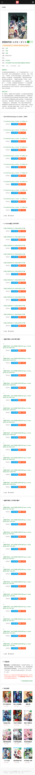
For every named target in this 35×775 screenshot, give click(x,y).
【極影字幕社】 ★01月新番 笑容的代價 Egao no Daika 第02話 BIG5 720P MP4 (17, 545)
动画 (7, 53)
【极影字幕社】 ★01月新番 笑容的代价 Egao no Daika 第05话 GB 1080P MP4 (17, 446)
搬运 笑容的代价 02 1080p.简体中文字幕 (14, 237)
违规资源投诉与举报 (27, 681)
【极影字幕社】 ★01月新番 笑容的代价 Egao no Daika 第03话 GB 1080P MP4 (17, 396)
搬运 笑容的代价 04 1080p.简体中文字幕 (14, 254)
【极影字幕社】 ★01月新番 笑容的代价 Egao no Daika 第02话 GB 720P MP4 (17, 533)
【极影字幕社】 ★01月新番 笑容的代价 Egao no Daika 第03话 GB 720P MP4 (17, 557)
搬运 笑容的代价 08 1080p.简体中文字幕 (14, 288)
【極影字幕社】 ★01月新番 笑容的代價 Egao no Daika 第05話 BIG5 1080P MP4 (17, 470)
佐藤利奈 (23, 63)
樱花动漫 (12, 772)
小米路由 (23, 124)
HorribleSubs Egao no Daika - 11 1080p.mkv (15, 198)
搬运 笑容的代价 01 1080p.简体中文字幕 (14, 228)
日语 (7, 50)
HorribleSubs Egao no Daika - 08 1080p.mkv (15, 181)
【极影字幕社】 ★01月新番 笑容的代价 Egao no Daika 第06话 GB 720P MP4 (17, 619)
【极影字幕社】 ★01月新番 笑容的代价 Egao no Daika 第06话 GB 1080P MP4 (17, 458)
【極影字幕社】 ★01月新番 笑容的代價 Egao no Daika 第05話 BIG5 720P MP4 (17, 632)
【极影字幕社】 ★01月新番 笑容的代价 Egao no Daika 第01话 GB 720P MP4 (17, 508)
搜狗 (19, 772)
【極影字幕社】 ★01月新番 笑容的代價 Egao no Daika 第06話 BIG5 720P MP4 (17, 644)
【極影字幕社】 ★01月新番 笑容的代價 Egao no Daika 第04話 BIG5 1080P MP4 (17, 433)
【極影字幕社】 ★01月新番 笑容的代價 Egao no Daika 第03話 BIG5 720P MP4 (17, 570)
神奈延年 (28, 63)
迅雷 (22, 772)
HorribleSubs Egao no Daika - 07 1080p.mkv (15, 173)
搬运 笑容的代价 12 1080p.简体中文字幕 (14, 323)
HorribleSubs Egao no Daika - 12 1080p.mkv (15, 207)
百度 (16, 772)
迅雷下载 (15, 124)
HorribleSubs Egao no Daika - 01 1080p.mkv (15, 121)
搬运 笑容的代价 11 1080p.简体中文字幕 (14, 314)
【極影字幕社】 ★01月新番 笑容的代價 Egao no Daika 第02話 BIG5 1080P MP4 (17, 384)
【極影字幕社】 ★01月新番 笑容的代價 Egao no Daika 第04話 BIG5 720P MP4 (17, 595)
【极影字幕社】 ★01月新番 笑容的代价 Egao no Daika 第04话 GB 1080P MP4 (17, 421)
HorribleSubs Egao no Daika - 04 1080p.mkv (15, 147)
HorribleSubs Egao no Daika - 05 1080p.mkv (15, 155)
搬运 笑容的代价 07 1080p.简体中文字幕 (14, 280)
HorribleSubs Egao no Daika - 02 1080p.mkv (15, 130)
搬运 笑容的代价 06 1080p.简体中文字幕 (14, 271)
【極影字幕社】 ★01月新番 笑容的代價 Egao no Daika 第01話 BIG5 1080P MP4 (17, 359)
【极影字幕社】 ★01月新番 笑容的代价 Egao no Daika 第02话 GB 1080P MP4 (17, 371)
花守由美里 (8, 63)
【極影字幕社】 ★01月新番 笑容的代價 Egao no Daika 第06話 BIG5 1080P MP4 (17, 483)
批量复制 (11, 215)
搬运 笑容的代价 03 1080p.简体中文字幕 (14, 245)
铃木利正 (8, 60)
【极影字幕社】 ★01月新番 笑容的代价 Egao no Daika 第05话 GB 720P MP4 (17, 607)
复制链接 (8, 124)
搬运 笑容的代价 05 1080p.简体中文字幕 (14, 262)
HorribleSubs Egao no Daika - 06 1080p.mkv (15, 164)
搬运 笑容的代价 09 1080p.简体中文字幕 (14, 297)
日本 (7, 48)
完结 (7, 65)
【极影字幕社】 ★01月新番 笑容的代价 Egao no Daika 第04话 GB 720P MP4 (17, 582)
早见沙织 (13, 63)
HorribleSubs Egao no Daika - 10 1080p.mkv (15, 190)
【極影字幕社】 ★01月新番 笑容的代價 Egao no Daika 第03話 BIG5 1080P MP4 (17, 409)
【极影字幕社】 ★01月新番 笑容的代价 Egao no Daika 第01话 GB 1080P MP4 (17, 346)
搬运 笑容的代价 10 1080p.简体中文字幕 (14, 305)
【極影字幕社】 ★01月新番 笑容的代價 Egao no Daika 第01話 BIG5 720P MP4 (17, 520)
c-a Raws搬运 (13, 65)
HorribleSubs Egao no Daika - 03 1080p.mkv (15, 138)
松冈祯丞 (18, 63)
